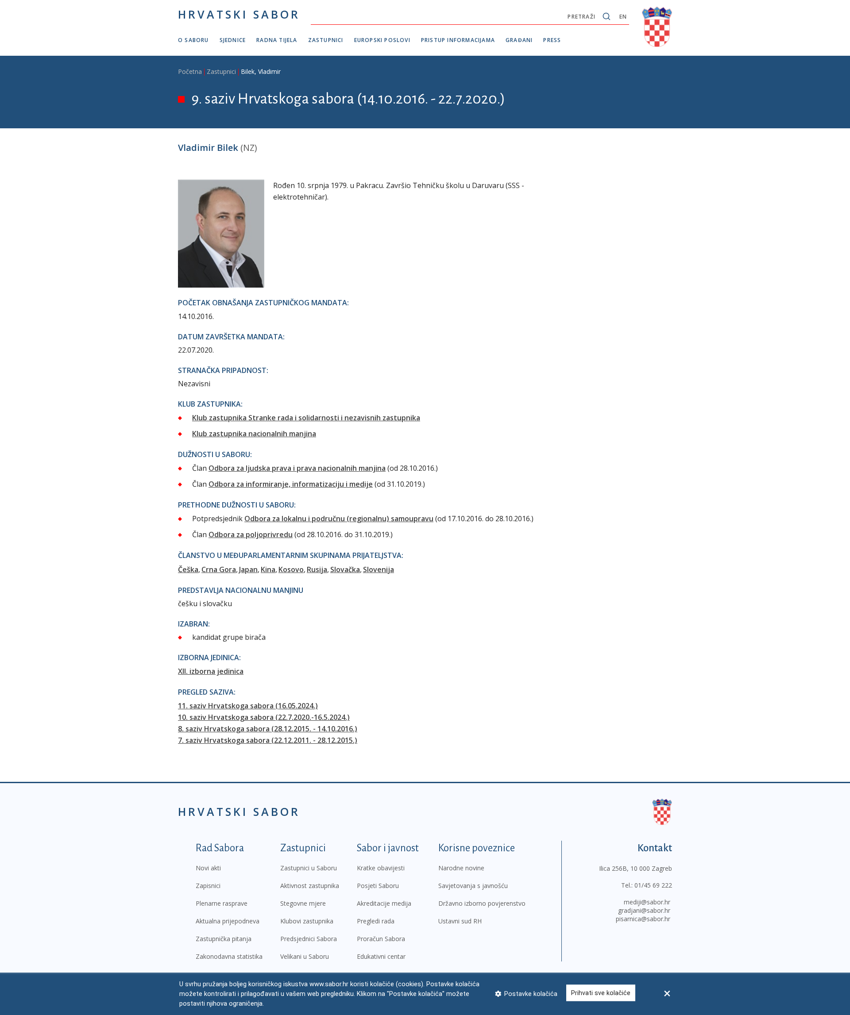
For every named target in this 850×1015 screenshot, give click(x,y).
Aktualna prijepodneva (227, 921)
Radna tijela (276, 40)
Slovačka (345, 569)
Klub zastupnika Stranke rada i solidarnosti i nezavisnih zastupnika (306, 418)
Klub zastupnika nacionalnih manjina (254, 433)
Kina (268, 569)
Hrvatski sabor (239, 14)
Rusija (317, 569)
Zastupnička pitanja (223, 938)
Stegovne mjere (303, 903)
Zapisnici (208, 885)
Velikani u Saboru (304, 956)
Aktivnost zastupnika (309, 885)
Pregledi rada (375, 921)
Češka (188, 569)
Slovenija (378, 569)
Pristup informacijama (458, 40)
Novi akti (208, 868)
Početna (190, 71)
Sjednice (233, 40)
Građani (519, 40)
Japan (248, 569)
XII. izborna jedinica (210, 671)
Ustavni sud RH (460, 921)
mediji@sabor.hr (647, 902)
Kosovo (291, 569)
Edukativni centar (381, 956)
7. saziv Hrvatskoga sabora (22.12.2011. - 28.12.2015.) (267, 740)
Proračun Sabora (381, 938)
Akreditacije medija (384, 903)
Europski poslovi (382, 40)
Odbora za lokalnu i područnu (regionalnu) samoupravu (338, 518)
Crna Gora (218, 569)
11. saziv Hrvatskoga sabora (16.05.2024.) (248, 706)
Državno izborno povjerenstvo (481, 903)
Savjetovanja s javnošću (473, 885)
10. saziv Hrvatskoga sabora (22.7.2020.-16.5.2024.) (264, 717)
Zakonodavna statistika (229, 956)
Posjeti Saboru (378, 885)
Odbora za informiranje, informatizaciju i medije (291, 484)
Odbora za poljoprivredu (251, 534)
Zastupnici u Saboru (308, 868)
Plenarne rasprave (221, 903)
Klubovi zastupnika (306, 921)
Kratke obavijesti (381, 868)
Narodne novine (461, 868)
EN (623, 16)
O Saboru (193, 40)
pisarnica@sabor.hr (643, 919)
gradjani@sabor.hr (644, 910)
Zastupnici (326, 40)
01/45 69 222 (653, 885)
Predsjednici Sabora (308, 938)
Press (552, 40)
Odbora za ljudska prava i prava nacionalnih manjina (297, 468)
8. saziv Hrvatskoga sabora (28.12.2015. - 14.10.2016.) (267, 729)
